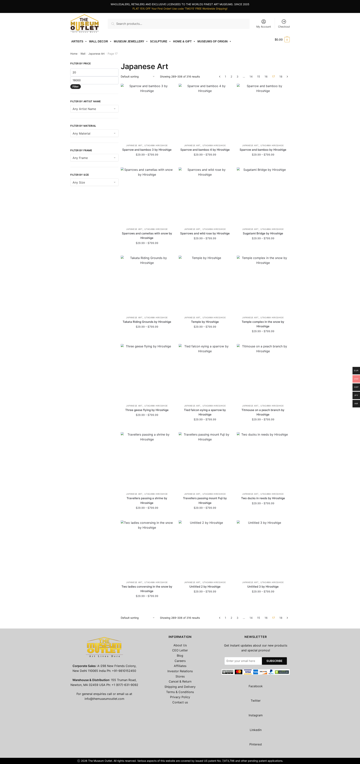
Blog (180, 655)
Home (73, 53)
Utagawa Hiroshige (156, 145)
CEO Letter (180, 650)
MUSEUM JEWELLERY (129, 41)
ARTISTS (77, 41)
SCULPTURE (158, 41)
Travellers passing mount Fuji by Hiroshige (205, 500)
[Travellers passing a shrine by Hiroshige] (147, 460)
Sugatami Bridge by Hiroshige (263, 233)
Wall (82, 53)
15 (258, 76)
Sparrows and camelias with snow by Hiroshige (147, 236)
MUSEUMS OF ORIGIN (212, 41)
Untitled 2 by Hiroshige (204, 586)
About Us (180, 645)
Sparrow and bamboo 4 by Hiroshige (205, 149)
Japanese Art (96, 53)
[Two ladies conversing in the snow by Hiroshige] (147, 548)
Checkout (284, 26)
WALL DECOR (98, 41)
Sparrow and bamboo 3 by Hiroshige (147, 149)
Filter (76, 86)
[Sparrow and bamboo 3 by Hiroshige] (147, 112)
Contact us (180, 702)
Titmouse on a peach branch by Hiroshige (263, 412)
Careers (180, 661)
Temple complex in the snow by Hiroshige (263, 324)
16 (266, 76)
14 (251, 76)
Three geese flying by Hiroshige (147, 410)
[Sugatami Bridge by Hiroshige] (263, 195)
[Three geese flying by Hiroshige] (147, 372)
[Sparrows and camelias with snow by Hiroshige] (147, 195)
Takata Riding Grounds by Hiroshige (147, 322)
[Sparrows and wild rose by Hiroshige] (205, 195)
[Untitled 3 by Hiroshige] (263, 548)
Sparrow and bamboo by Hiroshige (263, 149)
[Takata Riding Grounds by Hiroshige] (147, 284)
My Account (263, 26)
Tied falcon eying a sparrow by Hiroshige (205, 412)
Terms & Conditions (180, 692)
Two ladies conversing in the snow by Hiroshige (147, 589)
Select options (147, 163)
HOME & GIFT (182, 41)
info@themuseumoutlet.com (104, 699)
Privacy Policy (180, 697)
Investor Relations (180, 671)
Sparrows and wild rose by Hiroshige (205, 233)
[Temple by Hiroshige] (205, 284)
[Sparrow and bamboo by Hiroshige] (263, 112)
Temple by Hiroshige (205, 322)
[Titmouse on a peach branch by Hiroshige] (263, 372)
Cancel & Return (180, 681)
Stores (180, 676)
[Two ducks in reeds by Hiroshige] (263, 460)
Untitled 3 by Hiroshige (263, 586)
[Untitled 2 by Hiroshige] (205, 548)
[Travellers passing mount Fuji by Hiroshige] (205, 460)
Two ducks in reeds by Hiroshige (263, 498)
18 (280, 76)
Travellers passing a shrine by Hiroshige (147, 500)
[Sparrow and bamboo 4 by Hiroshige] (205, 112)
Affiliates (180, 666)
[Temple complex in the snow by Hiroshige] (263, 284)
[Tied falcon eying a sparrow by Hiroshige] (205, 372)
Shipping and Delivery (180, 687)
